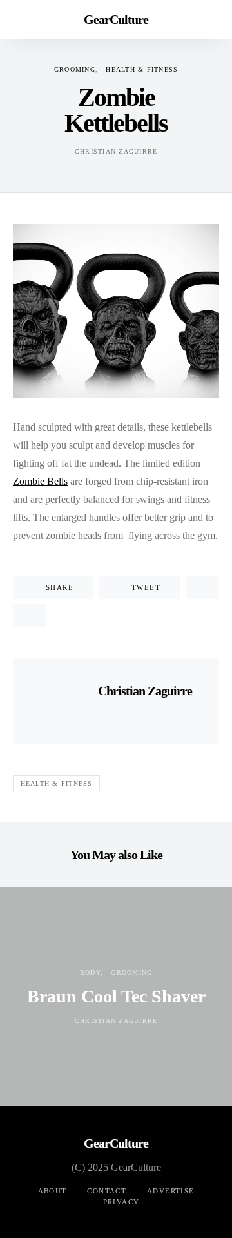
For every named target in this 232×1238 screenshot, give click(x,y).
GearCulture (116, 19)
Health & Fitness (142, 69)
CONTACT (106, 1191)
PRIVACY (121, 1202)
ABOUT (52, 1191)
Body (90, 972)
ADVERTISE (170, 1191)
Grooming (74, 69)
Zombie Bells (40, 481)
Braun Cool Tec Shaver (116, 996)
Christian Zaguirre (116, 151)
